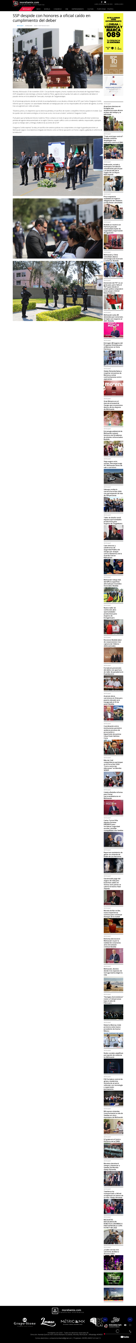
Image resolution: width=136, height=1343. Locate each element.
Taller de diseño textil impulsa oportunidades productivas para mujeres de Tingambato (113, 520)
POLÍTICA (110, 9)
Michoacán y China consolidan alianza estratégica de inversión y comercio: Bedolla (113, 258)
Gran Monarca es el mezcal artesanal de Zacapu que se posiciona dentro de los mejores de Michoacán (113, 405)
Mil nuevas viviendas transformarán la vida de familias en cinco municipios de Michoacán (113, 1114)
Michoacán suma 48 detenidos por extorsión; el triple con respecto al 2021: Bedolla (113, 318)
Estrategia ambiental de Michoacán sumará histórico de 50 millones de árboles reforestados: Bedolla (113, 435)
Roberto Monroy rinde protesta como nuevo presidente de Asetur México (112, 1028)
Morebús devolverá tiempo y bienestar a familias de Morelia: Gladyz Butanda (112, 1166)
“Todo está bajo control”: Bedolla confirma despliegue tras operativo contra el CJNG (113, 139)
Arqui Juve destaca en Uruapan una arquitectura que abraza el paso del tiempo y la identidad (113, 110)
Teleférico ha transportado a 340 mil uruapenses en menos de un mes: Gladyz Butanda (113, 1194)
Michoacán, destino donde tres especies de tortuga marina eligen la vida (113, 972)
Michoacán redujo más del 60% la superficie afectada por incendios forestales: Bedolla (113, 583)
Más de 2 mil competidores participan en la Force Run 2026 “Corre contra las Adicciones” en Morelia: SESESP (113, 765)
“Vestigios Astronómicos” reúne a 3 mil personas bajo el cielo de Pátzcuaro (113, 1000)
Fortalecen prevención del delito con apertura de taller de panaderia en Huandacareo (113, 671)
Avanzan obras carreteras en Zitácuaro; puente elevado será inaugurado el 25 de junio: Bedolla (113, 700)
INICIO (39, 9)
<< (105, 1319)
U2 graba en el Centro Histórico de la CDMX (112, 1140)
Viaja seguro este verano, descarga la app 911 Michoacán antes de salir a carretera (113, 464)
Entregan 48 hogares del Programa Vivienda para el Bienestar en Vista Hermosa (113, 346)
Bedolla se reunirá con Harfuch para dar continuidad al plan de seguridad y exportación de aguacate (113, 229)
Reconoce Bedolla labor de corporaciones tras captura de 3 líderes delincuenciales (113, 643)
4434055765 (101, 1334)
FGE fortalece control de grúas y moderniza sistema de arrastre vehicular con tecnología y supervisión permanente (113, 1084)
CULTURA (90, 9)
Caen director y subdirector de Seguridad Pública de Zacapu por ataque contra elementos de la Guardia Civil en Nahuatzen (113, 552)
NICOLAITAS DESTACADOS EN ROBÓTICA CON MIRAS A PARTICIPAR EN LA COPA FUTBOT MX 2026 (113, 1224)
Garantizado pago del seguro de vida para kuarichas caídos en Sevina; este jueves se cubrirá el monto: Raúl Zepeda (112, 884)
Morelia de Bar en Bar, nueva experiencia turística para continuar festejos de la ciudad (113, 914)
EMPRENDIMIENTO (78, 9)
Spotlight (27, 9)
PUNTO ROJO (101, 9)
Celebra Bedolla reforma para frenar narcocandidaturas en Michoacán (113, 795)
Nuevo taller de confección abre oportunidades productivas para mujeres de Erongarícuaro (110, 613)
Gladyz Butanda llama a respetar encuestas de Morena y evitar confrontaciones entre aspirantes (113, 375)
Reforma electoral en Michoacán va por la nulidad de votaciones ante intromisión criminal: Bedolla (112, 943)
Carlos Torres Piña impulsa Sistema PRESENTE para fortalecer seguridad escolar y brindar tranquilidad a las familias (113, 825)
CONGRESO (58, 9)
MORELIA (47, 9)
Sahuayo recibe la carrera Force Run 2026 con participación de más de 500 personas (113, 492)
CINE (66, 9)
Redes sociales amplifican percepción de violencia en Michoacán (113, 1055)
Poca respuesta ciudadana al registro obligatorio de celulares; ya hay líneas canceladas (113, 199)
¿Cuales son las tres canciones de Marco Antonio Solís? (111, 1252)
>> (130, 1319)
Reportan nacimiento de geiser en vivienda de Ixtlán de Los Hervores (113, 854)
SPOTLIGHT (107, 104)
